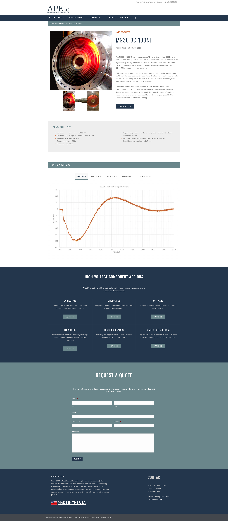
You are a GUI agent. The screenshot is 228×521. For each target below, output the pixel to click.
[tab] (81, 176)
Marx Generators (62, 23)
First (73, 406)
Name (75, 399)
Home (52, 23)
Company (76, 422)
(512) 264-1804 (172, 2)
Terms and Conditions (81, 517)
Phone (117, 422)
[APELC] (58, 9)
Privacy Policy (95, 517)
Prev (53, 61)
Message (75, 431)
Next (109, 61)
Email (75, 412)
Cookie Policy (106, 517)
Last (115, 406)
